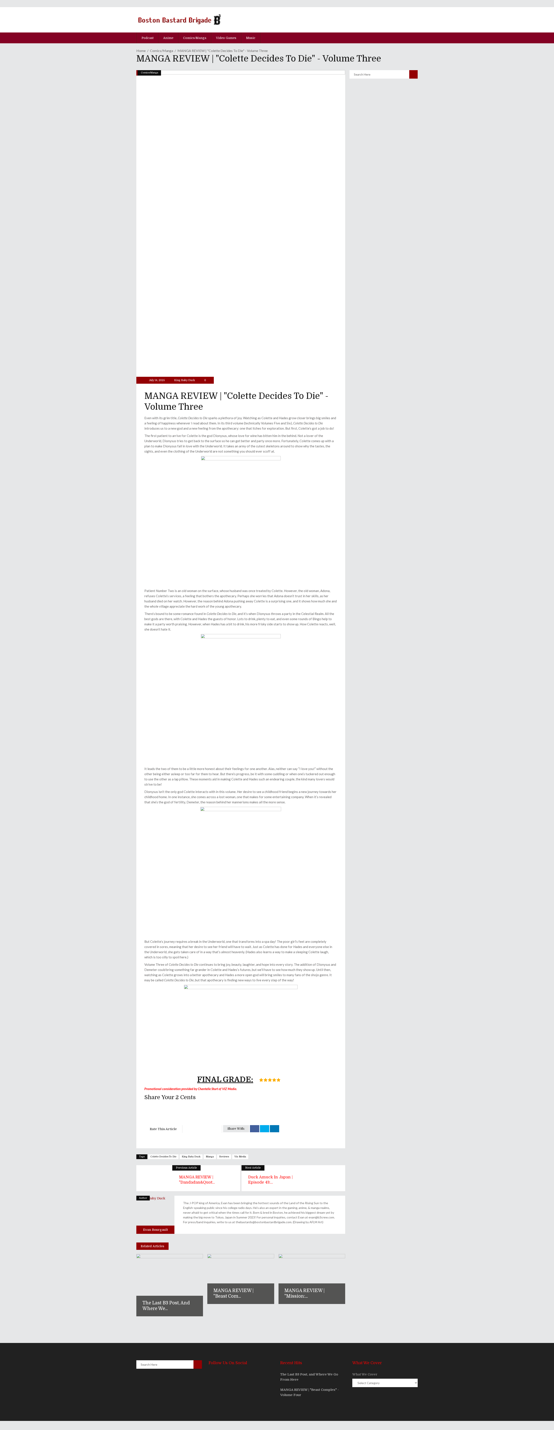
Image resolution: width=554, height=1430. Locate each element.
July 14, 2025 (156, 380)
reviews (224, 1156)
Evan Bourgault (155, 1230)
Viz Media (240, 1156)
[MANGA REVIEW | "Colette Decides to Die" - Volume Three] (155, 1215)
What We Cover (364, 1374)
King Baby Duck (184, 380)
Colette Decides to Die (163, 1156)
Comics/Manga (161, 51)
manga (210, 1156)
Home (141, 51)
